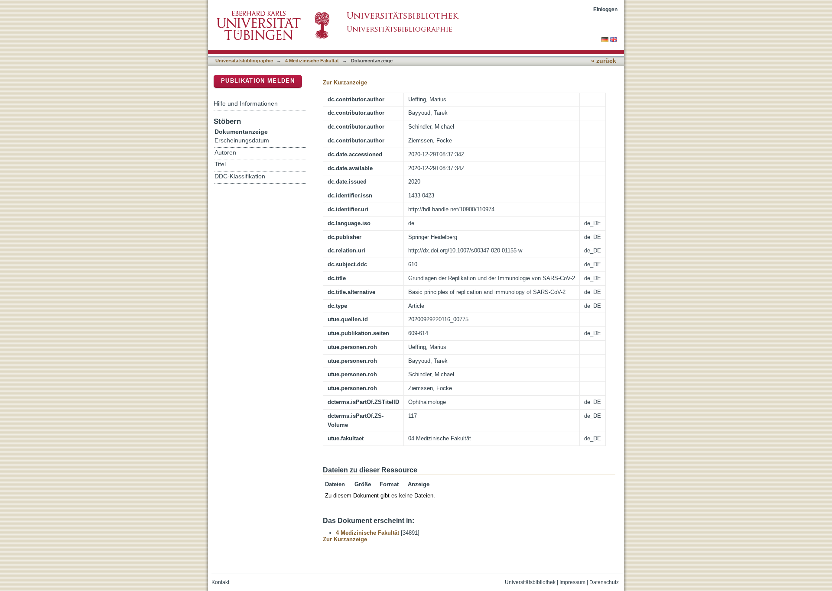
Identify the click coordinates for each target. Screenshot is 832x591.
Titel (220, 164)
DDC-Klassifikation (239, 176)
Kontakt (220, 582)
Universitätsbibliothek (530, 582)
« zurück (603, 61)
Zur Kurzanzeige (345, 82)
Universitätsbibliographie (244, 60)
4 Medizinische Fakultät (312, 60)
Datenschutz (604, 582)
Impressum (572, 582)
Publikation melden (258, 81)
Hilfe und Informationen (246, 103)
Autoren (225, 152)
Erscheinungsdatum (241, 140)
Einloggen (605, 9)
